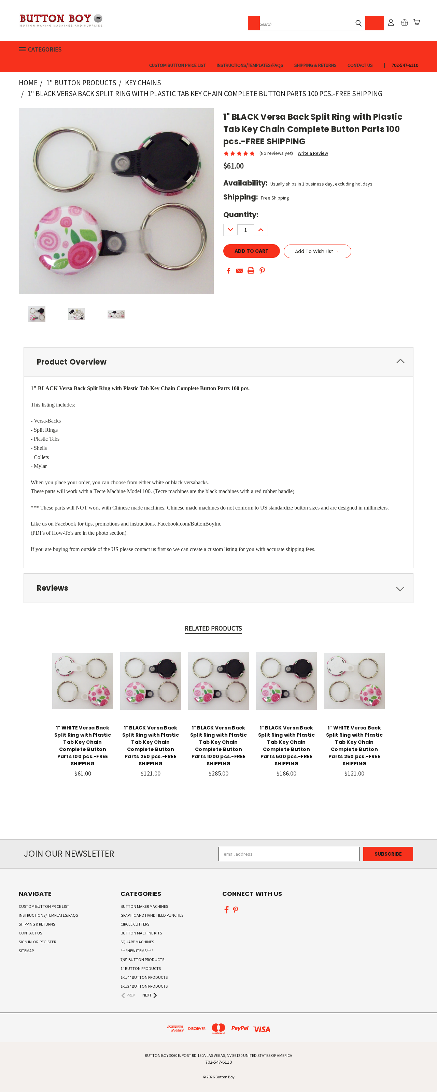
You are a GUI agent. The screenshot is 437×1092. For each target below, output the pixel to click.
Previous (419, 1070)
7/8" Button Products (142, 959)
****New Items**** (137, 950)
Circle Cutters (135, 924)
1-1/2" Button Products (144, 986)
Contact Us (360, 65)
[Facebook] (228, 270)
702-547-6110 (405, 65)
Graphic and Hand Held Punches (152, 915)
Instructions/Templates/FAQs (250, 65)
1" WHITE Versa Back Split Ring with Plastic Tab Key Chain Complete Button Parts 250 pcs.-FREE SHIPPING (354, 745)
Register (48, 941)
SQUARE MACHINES (137, 941)
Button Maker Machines (144, 906)
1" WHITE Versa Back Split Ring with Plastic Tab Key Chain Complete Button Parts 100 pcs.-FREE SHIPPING (82, 745)
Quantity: (240, 215)
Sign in (25, 941)
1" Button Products (141, 968)
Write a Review (313, 153)
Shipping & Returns (315, 65)
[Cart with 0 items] (416, 22)
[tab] (218, 362)
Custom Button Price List (177, 65)
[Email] (239, 270)
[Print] (251, 270)
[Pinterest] (262, 270)
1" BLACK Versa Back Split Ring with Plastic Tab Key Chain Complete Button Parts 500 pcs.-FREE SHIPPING (286, 745)
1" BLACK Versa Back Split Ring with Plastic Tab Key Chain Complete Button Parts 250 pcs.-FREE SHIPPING (150, 745)
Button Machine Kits (141, 932)
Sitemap (26, 950)
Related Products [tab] (213, 628)
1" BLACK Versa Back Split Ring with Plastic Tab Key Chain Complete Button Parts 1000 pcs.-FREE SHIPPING (218, 745)
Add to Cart (83, 686)
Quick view (83, 673)
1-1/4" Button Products (144, 977)
